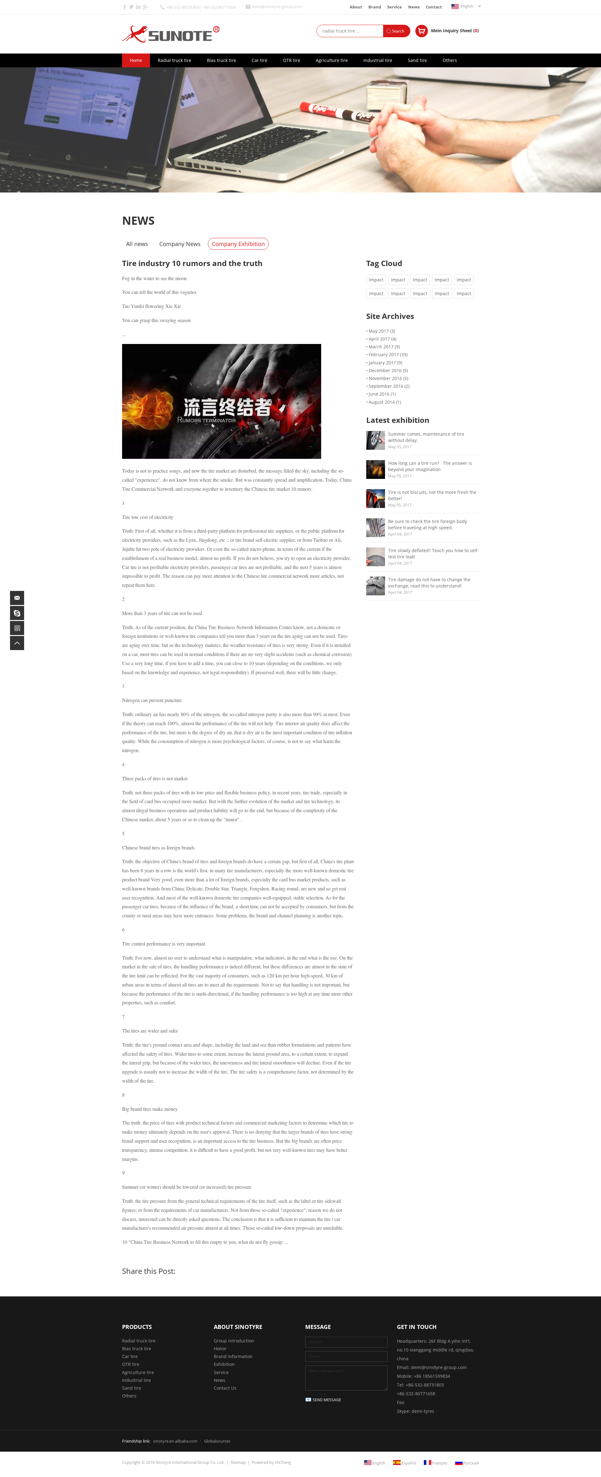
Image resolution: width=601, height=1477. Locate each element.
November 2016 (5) (388, 378)
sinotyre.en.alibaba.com (175, 1441)
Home (136, 60)
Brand (374, 7)
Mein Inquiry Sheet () (455, 30)
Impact (376, 280)
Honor (220, 1348)
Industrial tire (377, 60)
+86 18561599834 (432, 1376)
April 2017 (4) (382, 339)
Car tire (259, 60)
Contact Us (225, 1388)
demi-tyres (423, 1411)
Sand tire (417, 60)
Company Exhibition (238, 244)
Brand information (233, 1356)
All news (137, 244)
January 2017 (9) (385, 363)
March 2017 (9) (384, 347)
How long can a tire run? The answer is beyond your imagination (430, 466)
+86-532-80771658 (416, 1394)
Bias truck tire (221, 60)
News (413, 7)
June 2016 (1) (382, 394)
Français (439, 1462)
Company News (180, 244)
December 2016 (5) (388, 370)
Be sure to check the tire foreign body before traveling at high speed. (427, 524)
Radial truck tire (174, 60)
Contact (434, 7)
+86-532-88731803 (425, 1385)
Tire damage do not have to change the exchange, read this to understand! (429, 583)
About (356, 7)
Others (450, 60)
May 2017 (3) (382, 331)
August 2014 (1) (385, 402)
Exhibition (224, 1364)
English (467, 6)
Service (394, 7)
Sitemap (238, 1462)
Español (408, 1462)
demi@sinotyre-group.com (277, 7)
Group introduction (234, 1341)
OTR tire (291, 60)
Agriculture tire (332, 60)
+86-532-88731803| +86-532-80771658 (201, 7)
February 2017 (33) (388, 354)
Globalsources (217, 1441)
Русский (471, 1462)
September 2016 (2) (389, 386)
